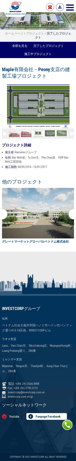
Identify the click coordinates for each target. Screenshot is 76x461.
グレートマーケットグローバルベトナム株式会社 (35, 241)
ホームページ (14, 33)
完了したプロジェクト (48, 46)
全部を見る (19, 46)
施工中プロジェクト (38, 54)
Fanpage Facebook (47, 416)
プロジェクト (35, 33)
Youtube (14, 416)
